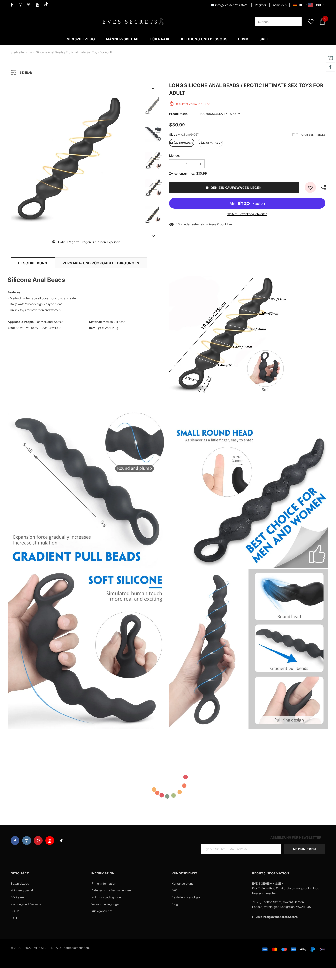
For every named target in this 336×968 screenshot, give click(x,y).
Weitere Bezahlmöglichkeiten (247, 214)
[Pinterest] (30, 5)
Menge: (174, 155)
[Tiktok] (47, 5)
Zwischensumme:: (182, 173)
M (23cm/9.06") (181, 142)
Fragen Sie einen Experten (100, 242)
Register (260, 5)
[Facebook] (14, 5)
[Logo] (133, 21)
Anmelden (280, 5)
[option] (75, 160)
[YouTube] (39, 5)
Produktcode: (178, 114)
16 (178, 224)
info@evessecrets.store (231, 5)
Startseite (17, 52)
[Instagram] (22, 5)
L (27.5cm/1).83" (210, 142)
